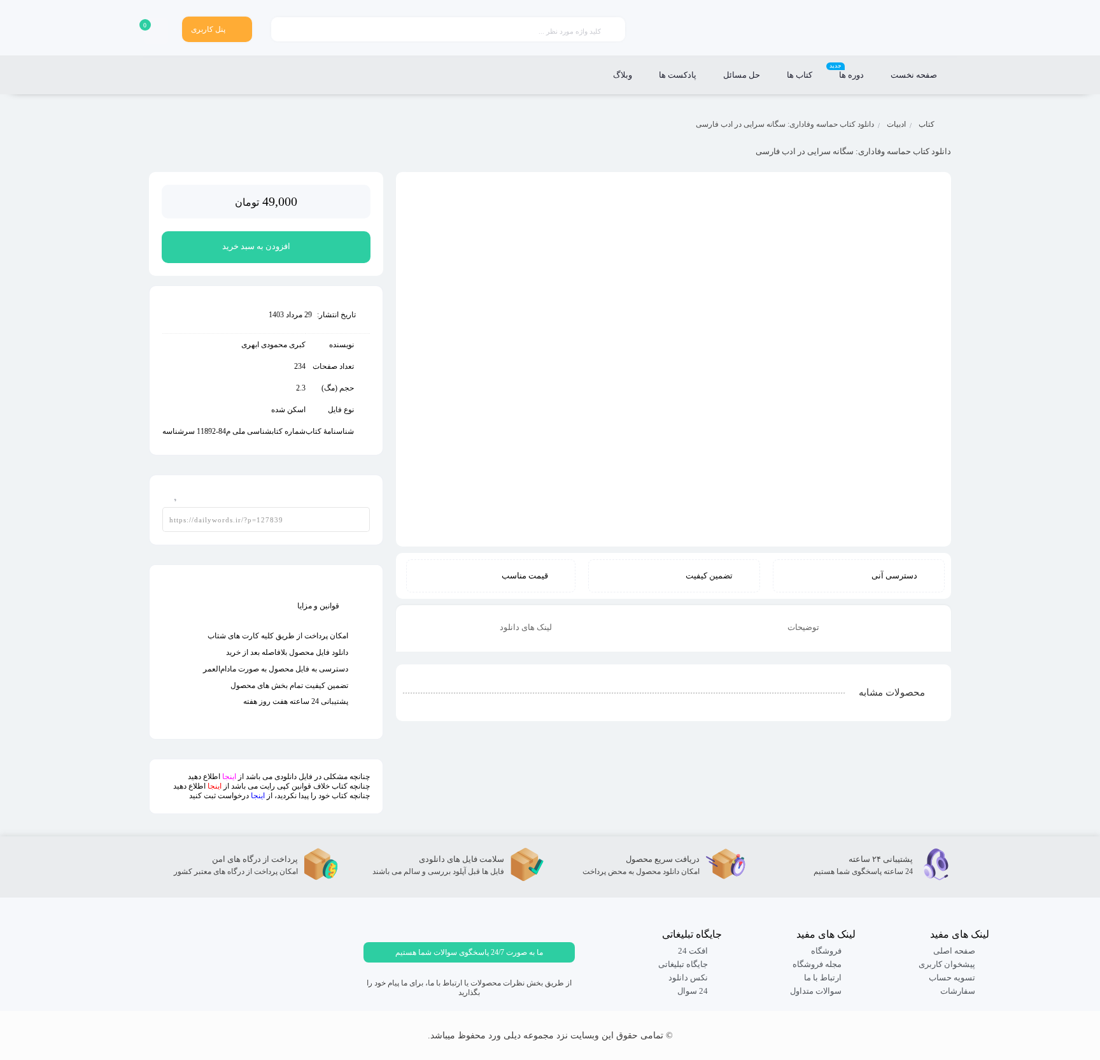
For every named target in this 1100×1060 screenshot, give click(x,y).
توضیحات (804, 627)
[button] (469, 952)
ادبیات (896, 124)
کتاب (926, 124)
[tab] (812, 628)
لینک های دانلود (527, 627)
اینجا (229, 776)
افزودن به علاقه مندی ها (171, 492)
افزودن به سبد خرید (256, 246)
